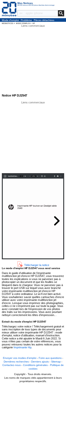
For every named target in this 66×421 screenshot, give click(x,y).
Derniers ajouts (40, 361)
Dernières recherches (16, 361)
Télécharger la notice (36, 264)
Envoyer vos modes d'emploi (19, 357)
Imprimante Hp (22, 347)
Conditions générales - (36, 365)
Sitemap (56, 361)
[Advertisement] (33, 137)
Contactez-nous (11, 365)
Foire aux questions (50, 357)
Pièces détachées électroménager (44, 20)
